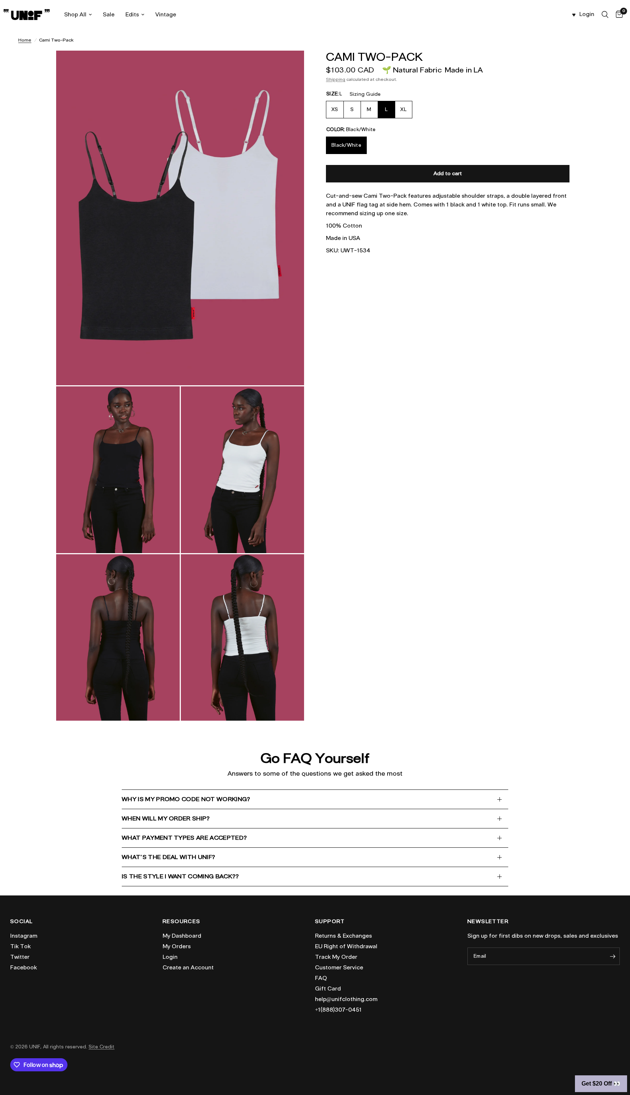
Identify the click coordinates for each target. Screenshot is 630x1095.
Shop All (75, 14)
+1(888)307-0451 (338, 1010)
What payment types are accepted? (184, 837)
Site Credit (101, 1046)
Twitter (20, 957)
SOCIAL (21, 921)
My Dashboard (182, 936)
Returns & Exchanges (343, 936)
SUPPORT (330, 921)
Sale (108, 14)
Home (24, 40)
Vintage (165, 14)
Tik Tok (20, 946)
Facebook (23, 967)
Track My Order (336, 957)
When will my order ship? (166, 818)
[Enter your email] (612, 956)
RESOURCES (182, 921)
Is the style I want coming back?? (180, 876)
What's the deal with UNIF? (168, 857)
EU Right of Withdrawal (346, 946)
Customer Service (339, 967)
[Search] (605, 14)
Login (170, 957)
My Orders (177, 946)
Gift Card (328, 988)
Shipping (335, 79)
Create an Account (188, 967)
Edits (132, 14)
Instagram (23, 936)
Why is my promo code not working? (186, 799)
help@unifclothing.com (346, 999)
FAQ (321, 978)
